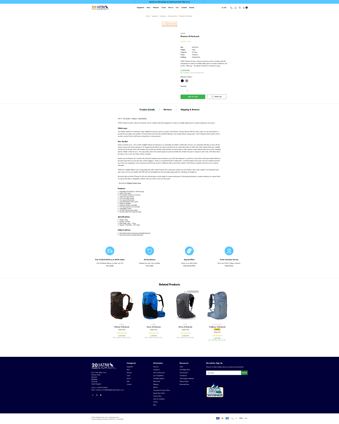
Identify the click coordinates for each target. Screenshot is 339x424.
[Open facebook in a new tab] (92, 395)
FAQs (181, 367)
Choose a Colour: (187, 77)
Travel (128, 376)
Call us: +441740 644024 (99, 388)
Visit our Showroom (159, 373)
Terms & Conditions (159, 399)
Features (134, 118)
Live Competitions (158, 376)
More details (110, 266)
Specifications (142, 118)
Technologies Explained (187, 378)
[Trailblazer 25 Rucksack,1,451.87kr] (217, 305)
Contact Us (156, 370)
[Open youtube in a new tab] (100, 395)
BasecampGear (184, 384)
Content (129, 384)
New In (129, 378)
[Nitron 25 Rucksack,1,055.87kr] (185, 305)
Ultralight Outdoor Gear (134, 183)
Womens (129, 373)
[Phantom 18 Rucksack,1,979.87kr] (121, 305)
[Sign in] (236, 7)
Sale (128, 381)
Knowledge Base (185, 370)
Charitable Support (158, 378)
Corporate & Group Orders (161, 390)
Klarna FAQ (156, 381)
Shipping (155, 384)
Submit (244, 373)
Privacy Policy (157, 396)
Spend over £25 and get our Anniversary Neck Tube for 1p (169, 2)
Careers (155, 402)
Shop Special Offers (189, 266)
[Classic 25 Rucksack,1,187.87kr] (153, 305)
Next (204, 2)
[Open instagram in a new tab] (96, 395)
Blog (154, 405)
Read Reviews (229, 266)
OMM (144, 145)
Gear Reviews (184, 373)
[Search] (240, 7)
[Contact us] (231, 7)
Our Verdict (126, 118)
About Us (156, 367)
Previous (135, 2)
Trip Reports (183, 376)
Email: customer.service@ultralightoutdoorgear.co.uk (107, 390)
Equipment (130, 367)
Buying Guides (184, 381)
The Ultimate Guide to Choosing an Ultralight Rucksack (134, 233)
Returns (155, 387)
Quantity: (184, 86)
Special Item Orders (159, 393)
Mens (128, 370)
